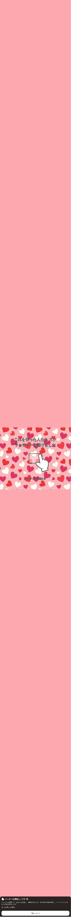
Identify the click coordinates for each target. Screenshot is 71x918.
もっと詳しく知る (8, 907)
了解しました (35, 913)
